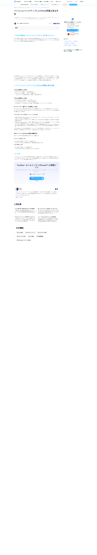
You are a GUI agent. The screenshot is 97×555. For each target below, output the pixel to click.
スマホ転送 (75, 41)
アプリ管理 (66, 43)
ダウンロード (69, 1)
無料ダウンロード (73, 4)
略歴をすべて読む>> (20, 197)
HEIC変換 (32, 236)
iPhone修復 (46, 1)
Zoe (18, 23)
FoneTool (15, 7)
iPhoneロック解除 (38, 1)
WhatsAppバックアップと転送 (24, 240)
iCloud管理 (72, 43)
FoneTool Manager (24, 4)
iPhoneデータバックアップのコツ (24, 7)
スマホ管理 (75, 45)
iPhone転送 (20, 232)
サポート (52, 1)
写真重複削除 (40, 236)
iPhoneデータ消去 (21, 236)
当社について (58, 1)
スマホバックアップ (67, 41)
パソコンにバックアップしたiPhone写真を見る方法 (40, 7)
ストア (76, 1)
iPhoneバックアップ (31, 232)
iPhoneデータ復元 (42, 232)
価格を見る (65, 4)
